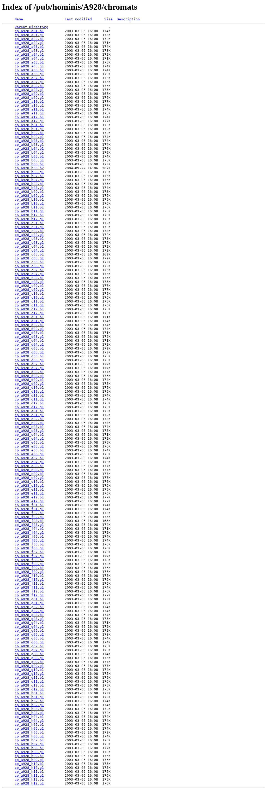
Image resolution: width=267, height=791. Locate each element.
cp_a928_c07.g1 (29, 274)
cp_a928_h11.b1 (29, 771)
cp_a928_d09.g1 (29, 384)
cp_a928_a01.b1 (29, 31)
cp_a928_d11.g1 (29, 399)
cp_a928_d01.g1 (29, 321)
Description (128, 19)
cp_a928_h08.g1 (29, 752)
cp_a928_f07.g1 (29, 556)
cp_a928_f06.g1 (29, 548)
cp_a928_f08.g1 (29, 564)
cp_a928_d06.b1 (29, 356)
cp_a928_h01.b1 (29, 693)
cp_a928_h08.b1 (29, 748)
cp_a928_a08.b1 (29, 86)
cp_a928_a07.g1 (29, 82)
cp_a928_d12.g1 (29, 407)
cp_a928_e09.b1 (29, 474)
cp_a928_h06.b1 (29, 732)
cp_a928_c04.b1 (29, 246)
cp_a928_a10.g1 (29, 105)
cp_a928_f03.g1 (29, 525)
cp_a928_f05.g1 (29, 540)
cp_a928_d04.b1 (29, 340)
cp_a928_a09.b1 (29, 94)
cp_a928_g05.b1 (29, 630)
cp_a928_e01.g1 (29, 415)
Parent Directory (31, 27)
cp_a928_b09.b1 (29, 192)
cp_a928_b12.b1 (29, 215)
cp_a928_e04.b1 (29, 435)
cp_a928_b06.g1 (29, 172)
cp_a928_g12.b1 (29, 685)
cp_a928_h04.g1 (29, 721)
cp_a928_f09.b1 (29, 568)
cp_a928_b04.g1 (29, 152)
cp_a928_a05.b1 (29, 62)
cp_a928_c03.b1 (29, 239)
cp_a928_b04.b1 (29, 148)
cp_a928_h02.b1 (29, 701)
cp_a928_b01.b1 (29, 125)
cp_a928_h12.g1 (29, 783)
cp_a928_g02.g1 (29, 611)
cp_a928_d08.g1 (29, 376)
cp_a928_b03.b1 (29, 141)
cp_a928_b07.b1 (29, 176)
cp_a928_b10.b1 (29, 199)
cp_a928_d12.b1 (29, 403)
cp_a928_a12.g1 (29, 121)
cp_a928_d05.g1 (29, 352)
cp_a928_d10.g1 (29, 391)
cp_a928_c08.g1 (29, 282)
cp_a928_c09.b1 (29, 286)
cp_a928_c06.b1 (29, 262)
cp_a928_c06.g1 (29, 266)
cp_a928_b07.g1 (29, 180)
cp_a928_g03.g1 (29, 619)
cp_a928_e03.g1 (29, 431)
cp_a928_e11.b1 (29, 489)
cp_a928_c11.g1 (29, 305)
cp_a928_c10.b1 (29, 293)
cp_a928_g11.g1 (29, 681)
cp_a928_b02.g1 (29, 137)
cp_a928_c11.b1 (29, 301)
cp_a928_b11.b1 (29, 207)
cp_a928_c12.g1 (29, 313)
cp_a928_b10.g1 (29, 203)
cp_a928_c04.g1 (29, 250)
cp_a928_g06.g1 (29, 642)
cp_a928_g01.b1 (29, 599)
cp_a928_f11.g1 (29, 587)
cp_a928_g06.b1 (29, 638)
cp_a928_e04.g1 (29, 438)
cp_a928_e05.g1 (29, 446)
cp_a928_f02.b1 (29, 513)
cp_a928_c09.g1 (29, 290)
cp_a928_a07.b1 (29, 78)
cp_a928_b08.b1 (29, 184)
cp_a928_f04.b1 (29, 529)
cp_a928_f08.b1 (29, 560)
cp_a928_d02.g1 (29, 329)
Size (108, 19)
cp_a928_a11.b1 (29, 109)
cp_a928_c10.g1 (29, 297)
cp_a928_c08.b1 (29, 278)
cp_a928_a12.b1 (29, 117)
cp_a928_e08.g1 (29, 470)
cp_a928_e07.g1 (29, 462)
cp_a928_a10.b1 (29, 101)
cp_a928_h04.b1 (29, 717)
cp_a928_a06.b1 (29, 70)
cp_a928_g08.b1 (29, 654)
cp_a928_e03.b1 (29, 427)
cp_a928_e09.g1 (29, 478)
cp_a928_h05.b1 (29, 724)
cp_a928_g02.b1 (29, 607)
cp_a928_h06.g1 (29, 736)
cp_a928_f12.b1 (29, 591)
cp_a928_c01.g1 (29, 227)
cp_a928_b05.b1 (29, 156)
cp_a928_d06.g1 (29, 360)
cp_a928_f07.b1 (29, 552)
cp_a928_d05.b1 (29, 348)
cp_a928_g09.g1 (29, 666)
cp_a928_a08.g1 (29, 90)
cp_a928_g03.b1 (29, 615)
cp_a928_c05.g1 (29, 258)
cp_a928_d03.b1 (29, 333)
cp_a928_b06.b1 (29, 164)
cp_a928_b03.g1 (29, 145)
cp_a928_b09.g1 (29, 195)
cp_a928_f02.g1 (29, 517)
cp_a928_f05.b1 (29, 536)
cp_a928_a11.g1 (29, 113)
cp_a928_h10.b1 (29, 764)
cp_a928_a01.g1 (29, 35)
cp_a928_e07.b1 (29, 458)
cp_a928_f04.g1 (29, 532)
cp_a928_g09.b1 (29, 662)
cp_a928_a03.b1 (29, 47)
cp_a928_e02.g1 (29, 423)
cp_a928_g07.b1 (29, 646)
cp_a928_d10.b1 (29, 387)
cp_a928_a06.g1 (29, 74)
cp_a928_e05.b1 (29, 442)
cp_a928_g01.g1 (29, 603)
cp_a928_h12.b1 (29, 779)
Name (19, 19)
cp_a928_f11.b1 (29, 583)
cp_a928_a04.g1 (29, 58)
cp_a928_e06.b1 (29, 450)
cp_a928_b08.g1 (29, 188)
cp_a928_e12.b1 (29, 497)
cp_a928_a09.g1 (29, 98)
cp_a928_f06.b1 (29, 544)
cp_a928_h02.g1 (29, 705)
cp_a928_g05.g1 (29, 634)
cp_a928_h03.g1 (29, 713)
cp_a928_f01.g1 (29, 509)
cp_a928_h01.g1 (29, 697)
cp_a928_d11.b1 (29, 395)
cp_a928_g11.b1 (29, 677)
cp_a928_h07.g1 (29, 744)
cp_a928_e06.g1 (29, 454)
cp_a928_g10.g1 (29, 674)
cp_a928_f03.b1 (29, 521)
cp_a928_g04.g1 (29, 627)
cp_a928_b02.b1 (29, 133)
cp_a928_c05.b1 (29, 254)
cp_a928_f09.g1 (29, 572)
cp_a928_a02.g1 (29, 43)
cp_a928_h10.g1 (29, 768)
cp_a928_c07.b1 (29, 270)
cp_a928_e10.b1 (29, 482)
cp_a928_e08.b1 (29, 466)
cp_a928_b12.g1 (29, 219)
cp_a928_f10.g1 (29, 579)
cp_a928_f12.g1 (29, 595)
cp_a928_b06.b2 (29, 168)
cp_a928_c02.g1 (29, 235)
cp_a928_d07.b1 (29, 364)
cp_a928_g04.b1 (29, 623)
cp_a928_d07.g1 (29, 368)
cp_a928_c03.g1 (29, 243)
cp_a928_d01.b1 (29, 317)
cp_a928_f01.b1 (29, 505)
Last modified (78, 19)
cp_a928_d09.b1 (29, 380)
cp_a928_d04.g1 (29, 344)
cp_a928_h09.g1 (29, 760)
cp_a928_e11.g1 (29, 493)
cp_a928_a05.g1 (29, 66)
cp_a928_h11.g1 (29, 775)
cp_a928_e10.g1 (29, 485)
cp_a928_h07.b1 (29, 740)
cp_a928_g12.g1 (29, 689)
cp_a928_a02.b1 (29, 39)
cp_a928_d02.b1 (29, 325)
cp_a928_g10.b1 (29, 670)
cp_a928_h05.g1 (29, 728)
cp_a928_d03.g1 (29, 337)
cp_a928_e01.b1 (29, 411)
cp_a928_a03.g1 (29, 51)
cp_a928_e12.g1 (29, 501)
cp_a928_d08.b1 (29, 372)
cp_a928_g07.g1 (29, 650)
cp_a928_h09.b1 (29, 756)
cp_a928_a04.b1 (29, 54)
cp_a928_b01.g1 (29, 129)
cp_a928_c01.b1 (29, 223)
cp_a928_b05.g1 (29, 160)
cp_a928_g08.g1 (29, 658)
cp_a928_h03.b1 (29, 709)
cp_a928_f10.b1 (29, 576)
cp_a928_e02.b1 (29, 419)
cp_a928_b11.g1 (29, 211)
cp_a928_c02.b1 (29, 231)
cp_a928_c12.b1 (29, 309)
